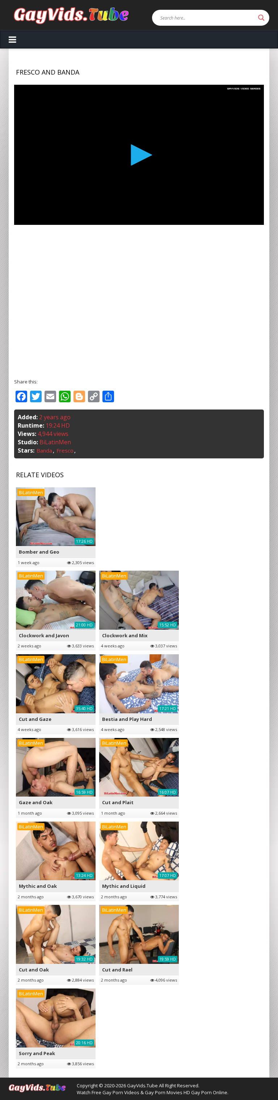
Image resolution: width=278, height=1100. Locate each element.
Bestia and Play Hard (127, 719)
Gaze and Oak (35, 802)
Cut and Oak (34, 969)
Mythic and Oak (38, 886)
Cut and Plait (118, 802)
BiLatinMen (55, 442)
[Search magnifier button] (261, 18)
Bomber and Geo (39, 552)
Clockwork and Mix (125, 635)
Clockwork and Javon (44, 635)
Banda (44, 450)
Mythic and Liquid (124, 886)
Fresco (64, 450)
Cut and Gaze (35, 719)
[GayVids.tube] (71, 15)
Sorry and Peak (37, 1053)
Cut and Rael (117, 969)
